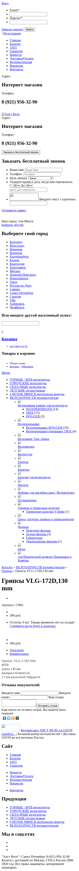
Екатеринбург (19, 256)
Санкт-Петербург (22, 293)
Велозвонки (26, 446)
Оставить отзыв (47, 705)
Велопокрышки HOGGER (44, 427)
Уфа (12, 300)
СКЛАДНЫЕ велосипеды (28, 387)
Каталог (7, 567)
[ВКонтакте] (4, 718)
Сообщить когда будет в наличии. (33, 626)
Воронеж (16, 249)
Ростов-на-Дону (21, 285)
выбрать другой (12, 225)
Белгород (16, 242)
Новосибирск (19, 278)
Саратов (15, 296)
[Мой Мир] (17, 718)
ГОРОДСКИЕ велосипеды (28, 383)
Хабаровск (17, 303)
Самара (15, 289)
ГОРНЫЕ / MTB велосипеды (30, 379)
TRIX (30, 412)
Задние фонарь (36, 534)
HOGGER (33, 416)
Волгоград (17, 245)
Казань (14, 260)
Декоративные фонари (42, 541)
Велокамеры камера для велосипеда (42, 405)
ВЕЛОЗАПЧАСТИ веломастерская (34, 397)
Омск (13, 282)
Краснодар (17, 264)
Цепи (21, 549)
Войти (29, 29)
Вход (5, 3)
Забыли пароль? (13, 29)
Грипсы (23, 462)
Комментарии (19, 654)
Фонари (23, 527)
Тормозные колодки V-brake (45, 511)
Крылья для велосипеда (34, 477)
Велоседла (25, 454)
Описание (17, 650)
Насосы (23, 485)
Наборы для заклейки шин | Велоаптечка (46, 492)
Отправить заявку (14, 210)
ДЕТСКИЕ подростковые (27, 390)
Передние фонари (38, 530)
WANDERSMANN (39, 409)
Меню (6, 372)
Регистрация (12, 33)
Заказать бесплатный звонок (20, 152)
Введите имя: (11, 693)
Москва (15, 271)
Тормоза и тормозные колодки (39, 508)
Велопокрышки (29, 424)
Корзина (14, 366)
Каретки (23, 469)
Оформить (27, 366)
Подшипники (27, 500)
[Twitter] (9, 718)
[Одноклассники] (13, 718)
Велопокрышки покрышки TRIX (49, 431)
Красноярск (18, 267)
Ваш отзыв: (56, 697)
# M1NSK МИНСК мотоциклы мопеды (37, 394)
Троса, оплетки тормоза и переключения (46, 519)
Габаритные (34, 538)
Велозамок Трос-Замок (33, 439)
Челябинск (17, 307)
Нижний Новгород (23, 274)
